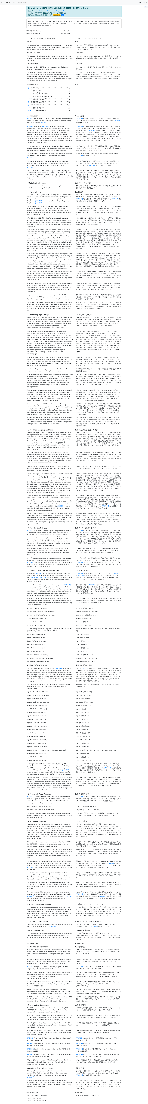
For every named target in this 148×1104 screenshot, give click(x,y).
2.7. (30, 99)
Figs (24, 2)
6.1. (30, 107)
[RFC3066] (43, 577)
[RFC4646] (30, 118)
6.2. (30, 109)
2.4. (30, 95)
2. (28, 88)
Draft (13, 2)
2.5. (30, 96)
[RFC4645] (44, 123)
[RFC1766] (34, 577)
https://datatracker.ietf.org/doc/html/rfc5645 (49, 11)
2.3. (30, 93)
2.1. (30, 90)
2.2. (30, 92)
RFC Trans (5, 2)
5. (28, 104)
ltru (62, 15)
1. (28, 87)
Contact (19, 2)
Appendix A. (31, 110)
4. (28, 102)
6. (28, 105)
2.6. (30, 98)
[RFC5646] (30, 126)
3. (28, 101)
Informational (56, 15)
